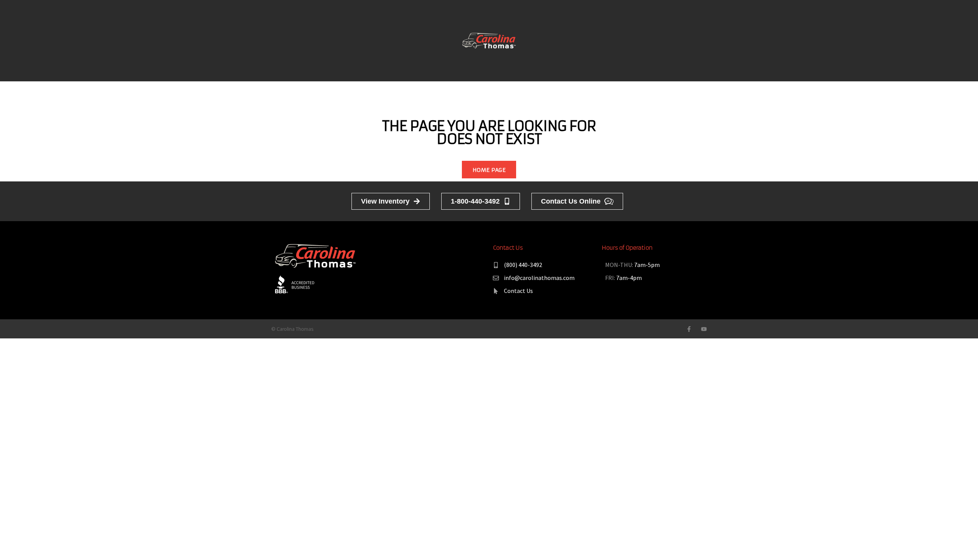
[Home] (489, 40)
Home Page (489, 170)
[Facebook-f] (689, 329)
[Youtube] (704, 329)
